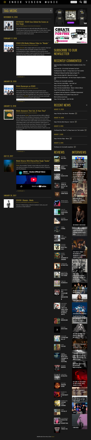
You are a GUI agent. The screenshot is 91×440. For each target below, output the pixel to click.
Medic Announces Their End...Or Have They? (31, 110)
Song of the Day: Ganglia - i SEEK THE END (63, 99)
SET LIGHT (73, 2)
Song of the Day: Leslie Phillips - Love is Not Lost (65, 83)
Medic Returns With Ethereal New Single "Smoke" (33, 160)
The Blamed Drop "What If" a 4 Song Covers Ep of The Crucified (69, 71)
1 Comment (34, 112)
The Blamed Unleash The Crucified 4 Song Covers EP (66, 94)
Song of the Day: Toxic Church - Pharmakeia (64, 113)
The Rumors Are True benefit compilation (63, 81)
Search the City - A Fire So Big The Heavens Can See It (66, 68)
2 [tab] (57, 42)
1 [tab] (55, 42)
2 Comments (38, 162)
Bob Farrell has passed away (60, 97)
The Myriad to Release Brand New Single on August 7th (66, 73)
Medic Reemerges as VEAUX (25, 86)
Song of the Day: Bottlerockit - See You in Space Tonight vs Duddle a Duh (70, 78)
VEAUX (22, 47)
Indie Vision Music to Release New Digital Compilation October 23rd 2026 (69, 65)
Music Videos (31, 162)
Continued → (21, 76)
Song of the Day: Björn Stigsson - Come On (64, 122)
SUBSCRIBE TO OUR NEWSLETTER (65, 52)
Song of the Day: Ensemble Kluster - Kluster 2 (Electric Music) (68, 88)
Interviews (30, 25)
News (29, 45)
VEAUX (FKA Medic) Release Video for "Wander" (32, 43)
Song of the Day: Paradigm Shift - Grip (63, 85)
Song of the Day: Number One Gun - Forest (64, 90)
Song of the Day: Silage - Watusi (61, 138)
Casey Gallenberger (22, 25)
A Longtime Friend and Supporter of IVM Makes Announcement (68, 92)
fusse (53, 436)
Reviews (30, 202)
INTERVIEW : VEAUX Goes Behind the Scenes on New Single (32, 22)
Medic (27, 115)
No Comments (37, 25)
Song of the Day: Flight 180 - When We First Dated (65, 75)
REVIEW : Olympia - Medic (25, 200)
